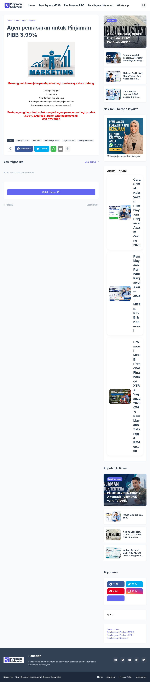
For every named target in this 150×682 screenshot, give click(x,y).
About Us (110, 677)
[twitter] (122, 660)
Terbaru (9, 204)
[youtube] (129, 660)
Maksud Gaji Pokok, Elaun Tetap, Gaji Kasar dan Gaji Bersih (133, 76)
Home (31, 5)
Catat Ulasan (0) (51, 192)
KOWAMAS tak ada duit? (133, 516)
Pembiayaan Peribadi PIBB (120, 635)
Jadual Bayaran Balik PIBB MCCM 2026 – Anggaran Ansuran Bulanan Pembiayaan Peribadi (132, 553)
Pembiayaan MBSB (50, 5)
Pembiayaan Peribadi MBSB (120, 632)
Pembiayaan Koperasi (100, 5)
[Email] (60, 149)
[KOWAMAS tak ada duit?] (113, 516)
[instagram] (136, 660)
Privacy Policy (125, 677)
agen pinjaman (29, 20)
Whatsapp (123, 5)
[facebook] (115, 660)
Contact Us (141, 677)
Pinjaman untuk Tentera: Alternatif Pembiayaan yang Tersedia (133, 58)
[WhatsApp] (53, 149)
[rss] (143, 660)
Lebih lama (92, 204)
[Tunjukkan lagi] (67, 149)
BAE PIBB (37, 140)
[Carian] (143, 5)
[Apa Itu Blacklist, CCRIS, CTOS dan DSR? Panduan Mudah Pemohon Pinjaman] (113, 534)
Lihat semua (90, 162)
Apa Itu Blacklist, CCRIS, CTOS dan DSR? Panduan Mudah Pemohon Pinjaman (132, 535)
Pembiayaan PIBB (74, 5)
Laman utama (13, 20)
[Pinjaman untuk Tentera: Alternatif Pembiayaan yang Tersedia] (113, 57)
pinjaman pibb (69, 140)
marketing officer (51, 140)
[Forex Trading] (115, 598)
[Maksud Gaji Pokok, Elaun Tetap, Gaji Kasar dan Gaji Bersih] (113, 76)
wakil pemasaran (86, 140)
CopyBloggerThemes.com (28, 677)
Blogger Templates (52, 677)
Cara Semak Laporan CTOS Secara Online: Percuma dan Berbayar (130, 94)
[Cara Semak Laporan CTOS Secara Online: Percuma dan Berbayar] (113, 94)
